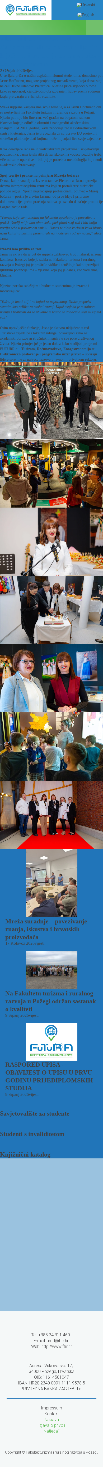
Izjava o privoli (51, 1425)
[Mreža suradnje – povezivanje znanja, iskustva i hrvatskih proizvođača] (51, 883)
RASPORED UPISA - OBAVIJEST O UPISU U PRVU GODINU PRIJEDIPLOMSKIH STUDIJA (49, 1076)
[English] (86, 15)
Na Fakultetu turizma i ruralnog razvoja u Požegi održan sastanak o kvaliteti (50, 1001)
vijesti (30, 70)
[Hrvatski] (86, 5)
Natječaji (51, 1431)
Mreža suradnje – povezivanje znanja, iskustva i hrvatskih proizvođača (46, 929)
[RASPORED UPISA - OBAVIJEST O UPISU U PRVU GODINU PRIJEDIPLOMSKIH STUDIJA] (51, 1042)
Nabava (51, 1419)
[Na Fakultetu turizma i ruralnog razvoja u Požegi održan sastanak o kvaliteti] (51, 970)
